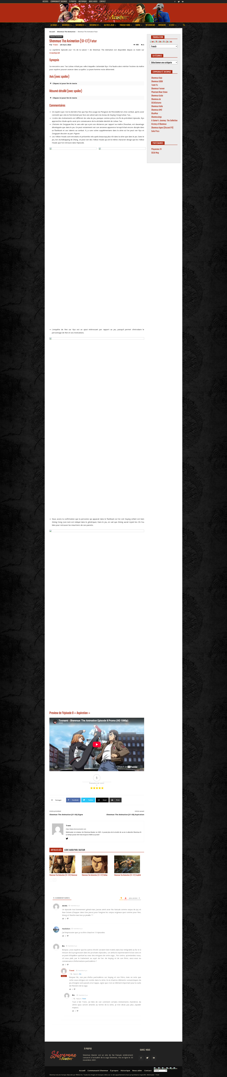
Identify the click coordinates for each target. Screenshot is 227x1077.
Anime (137, 25)
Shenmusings (156, 117)
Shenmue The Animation (66, 32)
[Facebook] (175, 1)
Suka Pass (155, 131)
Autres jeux (109, 25)
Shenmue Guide (157, 96)
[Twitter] (179, 1)
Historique (125, 1070)
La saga (53, 25)
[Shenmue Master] (113, 12)
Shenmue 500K (157, 81)
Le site (172, 25)
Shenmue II (80, 25)
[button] (184, 25)
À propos (114, 1070)
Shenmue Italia (157, 106)
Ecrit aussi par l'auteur (74, 850)
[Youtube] (182, 1)
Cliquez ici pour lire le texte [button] (65, 83)
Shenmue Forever (158, 88)
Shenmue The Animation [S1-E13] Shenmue (63, 875)
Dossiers (162, 25)
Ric (63, 946)
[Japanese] (166, 42)
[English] (152, 42)
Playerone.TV (156, 149)
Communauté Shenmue (97, 1070)
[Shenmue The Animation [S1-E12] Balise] (97, 864)
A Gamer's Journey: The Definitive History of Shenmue (164, 122)
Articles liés (56, 850)
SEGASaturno (156, 103)
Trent (55, 45)
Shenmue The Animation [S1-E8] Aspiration (125, 814)
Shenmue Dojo (156, 78)
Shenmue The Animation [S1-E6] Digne (66, 814)
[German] (159, 42)
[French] (155, 42)
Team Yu (154, 85)
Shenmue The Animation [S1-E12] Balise (94, 875)
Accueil (52, 32)
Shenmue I (66, 25)
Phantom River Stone (159, 92)
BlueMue (154, 113)
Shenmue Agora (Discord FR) (162, 128)
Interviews (150, 25)
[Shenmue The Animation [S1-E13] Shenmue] (64, 864)
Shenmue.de (156, 99)
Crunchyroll (54, 53)
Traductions (125, 25)
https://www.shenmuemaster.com (76, 829)
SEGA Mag (155, 153)
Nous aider (137, 1070)
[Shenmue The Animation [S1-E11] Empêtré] (129, 864)
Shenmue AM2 (156, 110)
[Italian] (163, 42)
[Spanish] (170, 42)
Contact (148, 1070)
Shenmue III (94, 25)
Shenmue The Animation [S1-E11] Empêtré (127, 875)
